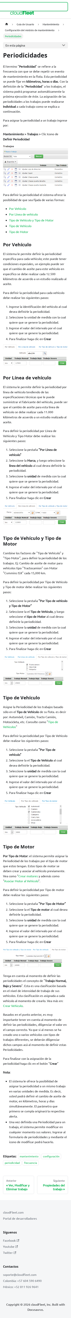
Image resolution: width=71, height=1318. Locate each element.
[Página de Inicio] (6, 24)
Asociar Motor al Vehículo (21, 881)
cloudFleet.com (13, 1212)
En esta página (15, 45)
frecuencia (30, 1163)
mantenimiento (29, 1156)
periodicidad (12, 1163)
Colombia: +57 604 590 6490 (22, 1280)
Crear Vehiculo (13, 1006)
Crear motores (28, 876)
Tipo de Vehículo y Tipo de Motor (31, 220)
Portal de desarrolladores (20, 1218)
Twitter (8, 1252)
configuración (51, 1156)
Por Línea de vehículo (23, 214)
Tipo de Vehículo (20, 226)
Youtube (8, 1246)
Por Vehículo (17, 208)
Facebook (9, 1240)
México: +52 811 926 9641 (21, 1287)
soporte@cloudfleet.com (20, 1274)
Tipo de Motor (18, 232)
